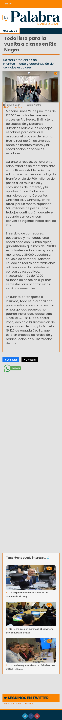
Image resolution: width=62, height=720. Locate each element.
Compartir (11, 359)
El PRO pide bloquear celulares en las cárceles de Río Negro (27, 594)
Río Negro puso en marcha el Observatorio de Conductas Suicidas (30, 630)
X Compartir (30, 359)
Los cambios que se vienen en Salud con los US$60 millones (30, 667)
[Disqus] (31, 417)
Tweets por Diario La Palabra (17, 703)
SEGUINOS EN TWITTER (28, 697)
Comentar (14, 107)
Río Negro (35, 104)
